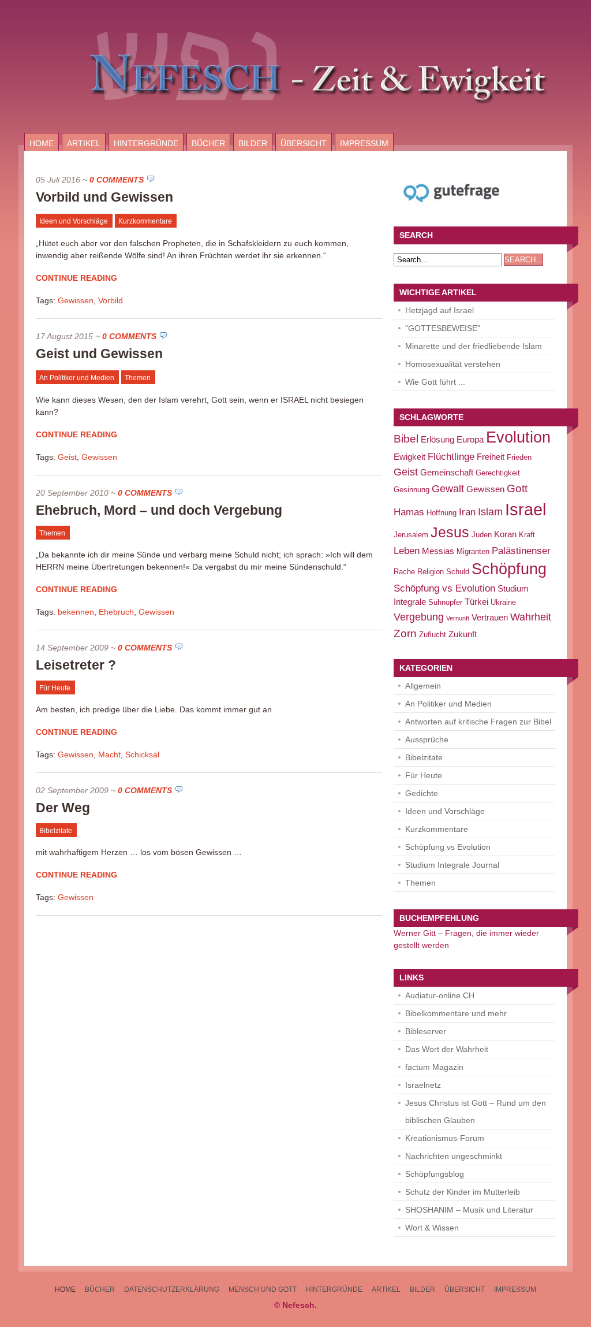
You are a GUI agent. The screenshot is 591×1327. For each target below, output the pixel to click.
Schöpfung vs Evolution (444, 588)
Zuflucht (432, 634)
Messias (438, 551)
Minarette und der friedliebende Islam (473, 346)
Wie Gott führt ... (435, 381)
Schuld (457, 571)
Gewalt (448, 488)
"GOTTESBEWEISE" (442, 328)
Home (41, 143)
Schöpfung (509, 569)
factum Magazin (434, 1067)
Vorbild (110, 300)
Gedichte (421, 793)
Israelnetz (423, 1085)
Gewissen (75, 300)
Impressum (364, 143)
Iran (467, 512)
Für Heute (54, 688)
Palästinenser (521, 550)
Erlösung (437, 439)
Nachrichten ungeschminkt (453, 1156)
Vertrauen (490, 617)
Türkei (476, 602)
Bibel (406, 438)
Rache (404, 571)
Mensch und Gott (263, 1289)
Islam (490, 511)
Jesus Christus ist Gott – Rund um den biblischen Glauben (475, 1111)
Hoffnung (442, 512)
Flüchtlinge (451, 456)
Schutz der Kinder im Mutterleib (462, 1191)
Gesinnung (411, 489)
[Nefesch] (295, 130)
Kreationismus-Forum (444, 1138)
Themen (138, 378)
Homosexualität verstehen (452, 364)
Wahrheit (530, 617)
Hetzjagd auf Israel (439, 310)
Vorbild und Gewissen (104, 197)
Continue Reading (76, 278)
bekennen (76, 611)
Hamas (409, 512)
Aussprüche (426, 739)
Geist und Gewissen (99, 353)
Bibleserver (425, 1031)
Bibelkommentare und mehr (456, 1013)
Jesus (450, 532)
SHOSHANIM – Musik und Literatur (469, 1209)
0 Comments (116, 179)
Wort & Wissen (432, 1227)
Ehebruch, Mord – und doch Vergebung (159, 510)
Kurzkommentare (145, 221)
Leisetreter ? (76, 664)
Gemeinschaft (446, 472)
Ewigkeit (409, 457)
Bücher (208, 143)
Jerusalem (411, 534)
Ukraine (503, 602)
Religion (430, 571)
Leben (407, 550)
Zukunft (462, 634)
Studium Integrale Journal (452, 864)
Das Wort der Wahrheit (446, 1049)
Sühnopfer (445, 602)
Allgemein (423, 685)
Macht (109, 754)
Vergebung (419, 617)
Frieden (519, 457)
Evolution (518, 437)
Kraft (527, 534)
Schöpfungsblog (434, 1174)
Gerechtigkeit (498, 473)
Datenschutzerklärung (171, 1289)
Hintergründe (146, 143)
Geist (67, 457)
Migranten (473, 551)
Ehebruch (116, 611)
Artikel (83, 143)
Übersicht (303, 143)
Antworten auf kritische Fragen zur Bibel (478, 721)
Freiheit (490, 457)
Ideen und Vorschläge (73, 221)
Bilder (252, 143)
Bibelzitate (55, 831)
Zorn (405, 633)
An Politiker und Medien (76, 378)
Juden (482, 534)
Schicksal (142, 754)
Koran (505, 534)
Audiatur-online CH (439, 995)
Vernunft (457, 618)
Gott (517, 488)
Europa (470, 439)
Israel (525, 509)
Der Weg (63, 807)
